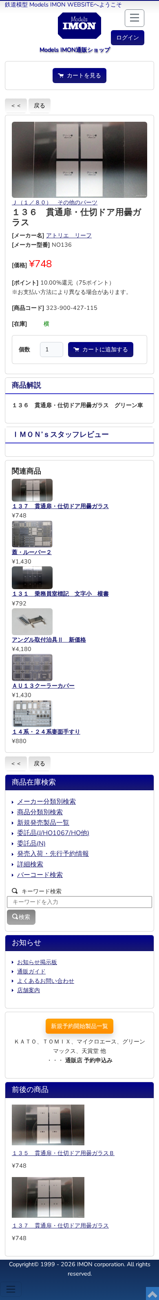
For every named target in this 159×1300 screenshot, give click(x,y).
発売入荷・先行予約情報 (53, 853)
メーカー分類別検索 (46, 801)
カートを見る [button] (82, 75)
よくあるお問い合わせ (45, 981)
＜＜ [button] (16, 105)
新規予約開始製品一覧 (79, 1026)
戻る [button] (39, 105)
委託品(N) (31, 843)
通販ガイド (31, 971)
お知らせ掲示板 (37, 962)
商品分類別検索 (40, 812)
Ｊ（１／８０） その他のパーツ (54, 202)
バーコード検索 (40, 874)
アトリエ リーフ (69, 235)
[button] (127, 37)
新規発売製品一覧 (43, 822)
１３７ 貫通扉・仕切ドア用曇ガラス (60, 1225)
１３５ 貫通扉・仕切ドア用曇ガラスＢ (63, 1153)
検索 (24, 917)
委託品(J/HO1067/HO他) (53, 833)
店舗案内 (28, 990)
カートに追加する (103, 349)
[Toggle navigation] (11, 1289)
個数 (24, 349)
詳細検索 (30, 864)
